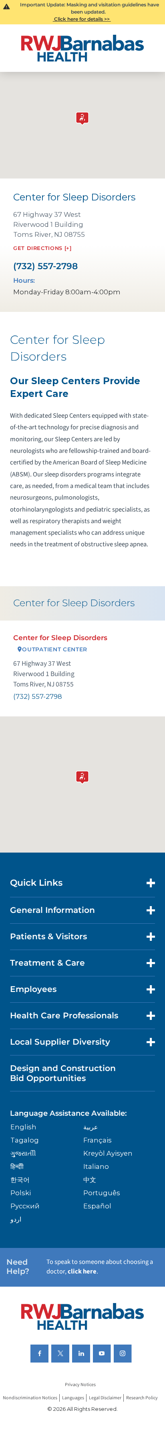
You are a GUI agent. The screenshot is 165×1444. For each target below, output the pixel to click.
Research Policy (142, 1397)
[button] (82, 775)
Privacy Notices (80, 1384)
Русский (25, 1206)
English (23, 1127)
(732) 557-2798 (45, 266)
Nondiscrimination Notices (30, 1397)
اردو (15, 1219)
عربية (90, 1127)
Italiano (96, 1166)
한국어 (20, 1180)
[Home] (83, 48)
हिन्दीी (17, 1166)
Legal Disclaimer (105, 1397)
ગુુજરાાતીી (23, 1153)
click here (82, 1271)
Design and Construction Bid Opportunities (63, 1073)
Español (97, 1206)
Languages (73, 1397)
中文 (89, 1180)
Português (101, 1193)
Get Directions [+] (42, 248)
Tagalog (24, 1140)
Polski (20, 1193)
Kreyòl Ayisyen (108, 1153)
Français (97, 1140)
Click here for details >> (82, 19)
